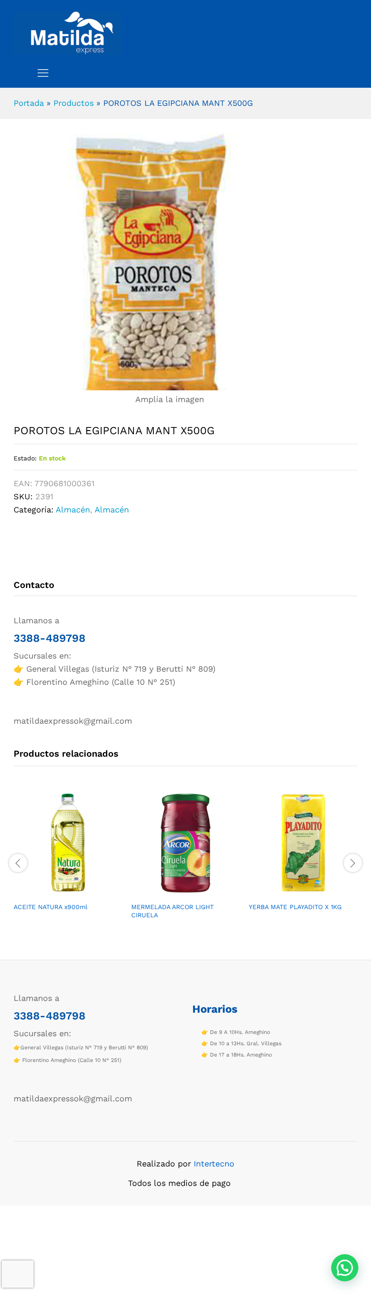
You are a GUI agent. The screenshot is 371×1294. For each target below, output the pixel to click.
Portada (29, 103)
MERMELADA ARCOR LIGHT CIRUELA (172, 911)
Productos (73, 103)
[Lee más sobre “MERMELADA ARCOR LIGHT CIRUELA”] (175, 892)
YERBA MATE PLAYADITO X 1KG (295, 906)
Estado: (25, 458)
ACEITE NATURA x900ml (50, 906)
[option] (68, 858)
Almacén (73, 509)
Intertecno (214, 1163)
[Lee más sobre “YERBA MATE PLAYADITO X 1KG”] (292, 892)
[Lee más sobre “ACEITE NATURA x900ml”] (57, 892)
